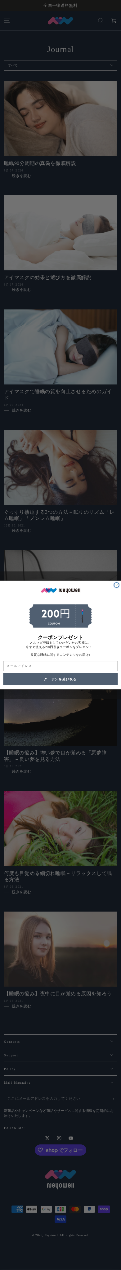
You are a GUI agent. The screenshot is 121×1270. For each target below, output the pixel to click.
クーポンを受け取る (60, 679)
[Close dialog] (116, 585)
